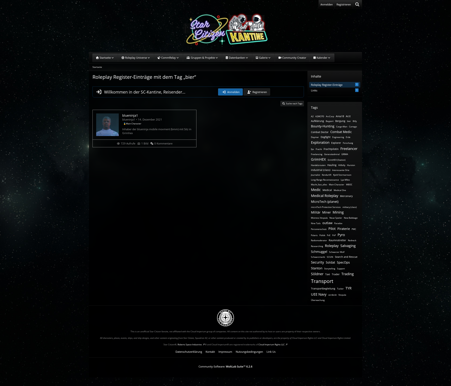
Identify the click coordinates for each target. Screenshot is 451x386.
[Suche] (357, 4)
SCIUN (330, 256)
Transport (322, 281)
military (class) (349, 207)
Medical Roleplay (324, 195)
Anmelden (326, 4)
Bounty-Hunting (322, 126)
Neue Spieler (335, 217)
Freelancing (316, 154)
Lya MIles (345, 179)
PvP (334, 235)
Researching (317, 246)
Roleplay (332, 245)
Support (341, 268)
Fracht (319, 149)
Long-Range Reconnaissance (325, 179)
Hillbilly (341, 165)
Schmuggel (319, 251)
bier (349, 121)
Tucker (340, 288)
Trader (336, 274)
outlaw (327, 223)
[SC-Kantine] (225, 29)
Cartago (353, 126)
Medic (316, 189)
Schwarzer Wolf (336, 252)
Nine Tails (316, 223)
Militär (315, 212)
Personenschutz (319, 229)
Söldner (317, 273)
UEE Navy (318, 294)
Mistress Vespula (319, 217)
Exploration (320, 142)
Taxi (327, 274)
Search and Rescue (346, 256)
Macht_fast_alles (319, 184)
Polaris (314, 235)
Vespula (342, 294)
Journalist (315, 174)
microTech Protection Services (326, 207)
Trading (347, 273)
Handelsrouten (318, 165)
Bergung (340, 121)
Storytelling (329, 268)
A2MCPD (319, 116)
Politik (322, 235)
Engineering (338, 137)
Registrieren (343, 4)
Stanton (316, 268)
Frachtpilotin (331, 149)
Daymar (315, 137)
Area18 (340, 116)
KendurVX (326, 174)
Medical (327, 190)
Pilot (332, 228)
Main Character (336, 184)
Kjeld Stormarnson (342, 174)
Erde (348, 137)
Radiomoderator (319, 240)
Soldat (330, 262)
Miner (326, 212)
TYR (348, 288)
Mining (338, 212)
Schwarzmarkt (318, 256)
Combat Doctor (320, 132)
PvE (328, 235)
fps (312, 149)
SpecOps (343, 262)
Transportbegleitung (323, 288)
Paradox (338, 223)
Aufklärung (317, 121)
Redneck (352, 240)
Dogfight (325, 137)
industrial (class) (320, 170)
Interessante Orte (340, 170)
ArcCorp (330, 116)
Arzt (348, 116)
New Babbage (351, 217)
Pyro (341, 234)
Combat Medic (341, 132)
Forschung (348, 142)
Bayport (329, 121)
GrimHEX (318, 159)
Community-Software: (225, 366)
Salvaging (348, 245)
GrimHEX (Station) (336, 159)
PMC (354, 229)
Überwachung (318, 300)
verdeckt (332, 294)
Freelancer (348, 148)
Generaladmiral (332, 154)
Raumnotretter (337, 240)
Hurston (351, 165)
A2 (312, 116)
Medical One (340, 190)
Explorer (336, 142)
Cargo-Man (341, 126)
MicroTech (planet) (324, 201)
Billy (355, 121)
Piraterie (343, 229)
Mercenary (346, 196)
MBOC (349, 184)
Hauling (331, 165)
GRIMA (344, 154)
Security (317, 262)
